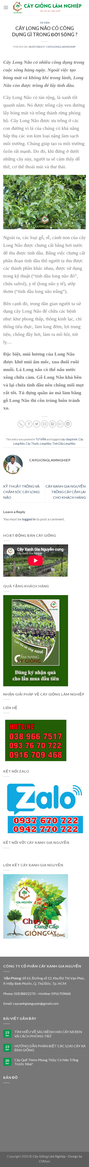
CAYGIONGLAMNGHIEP (61, 46)
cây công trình (69, 439)
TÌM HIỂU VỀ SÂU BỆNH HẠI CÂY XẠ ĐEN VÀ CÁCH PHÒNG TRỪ (48, 1034)
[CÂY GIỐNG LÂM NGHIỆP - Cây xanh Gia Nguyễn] (47, 8)
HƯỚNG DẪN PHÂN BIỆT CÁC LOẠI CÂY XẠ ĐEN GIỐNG (50, 1048)
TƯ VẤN (44, 22)
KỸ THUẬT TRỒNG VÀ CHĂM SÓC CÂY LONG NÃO (21, 491)
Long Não (45, 443)
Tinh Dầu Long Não (63, 443)
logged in (29, 519)
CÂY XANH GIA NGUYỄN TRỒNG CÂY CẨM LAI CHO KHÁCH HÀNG (66, 491)
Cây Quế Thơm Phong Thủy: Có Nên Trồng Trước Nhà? (46, 1062)
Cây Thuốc (32, 443)
